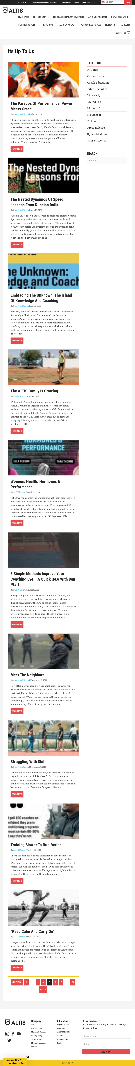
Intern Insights (97, 89)
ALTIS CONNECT (63, 1032)
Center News (95, 76)
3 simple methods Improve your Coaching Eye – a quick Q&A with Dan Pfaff (43, 579)
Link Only (93, 95)
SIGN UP (106, 1051)
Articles (92, 69)
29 (73, 982)
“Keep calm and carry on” (33, 931)
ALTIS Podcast (62, 1039)
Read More (17, 149)
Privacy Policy (36, 1035)
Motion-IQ (93, 108)
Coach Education (98, 82)
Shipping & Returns (38, 1032)
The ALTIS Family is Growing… (36, 390)
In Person (61, 1028)
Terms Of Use (36, 1039)
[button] (15, 1062)
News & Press (36, 1028)
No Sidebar (94, 114)
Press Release (96, 127)
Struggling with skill (28, 761)
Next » (43, 989)
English (109, 2)
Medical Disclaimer (38, 1043)
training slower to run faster (36, 844)
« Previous (16, 982)
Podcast (92, 121)
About (33, 1024)
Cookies (34, 1047)
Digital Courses (63, 1024)
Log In (59, 1043)
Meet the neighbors (28, 674)
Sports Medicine (97, 134)
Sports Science (96, 140)
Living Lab (94, 102)
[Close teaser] (27, 1056)
